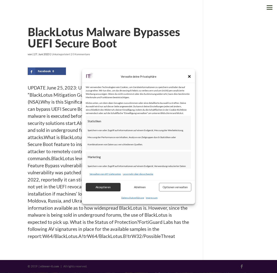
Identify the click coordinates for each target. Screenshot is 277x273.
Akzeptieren (103, 187)
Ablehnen (140, 187)
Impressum (152, 197)
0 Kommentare (81, 54)
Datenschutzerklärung (132, 197)
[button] (189, 76)
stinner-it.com (49, 266)
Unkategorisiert (61, 54)
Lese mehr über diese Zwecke (138, 174)
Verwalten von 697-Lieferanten (105, 174)
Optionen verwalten (175, 187)
